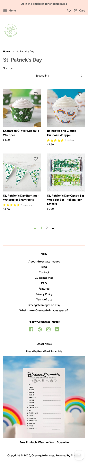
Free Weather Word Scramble (44, 351)
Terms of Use (44, 299)
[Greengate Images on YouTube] (57, 330)
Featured (44, 288)
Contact (44, 272)
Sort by (8, 68)
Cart (82, 10)
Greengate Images (43, 455)
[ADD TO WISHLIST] (36, 94)
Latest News (44, 343)
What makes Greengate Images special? (44, 310)
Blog (44, 266)
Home (6, 51)
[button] (55, 140)
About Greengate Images (44, 261)
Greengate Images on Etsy (44, 305)
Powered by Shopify (68, 455)
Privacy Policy (44, 294)
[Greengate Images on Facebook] (31, 330)
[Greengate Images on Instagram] (48, 330)
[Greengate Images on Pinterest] (39, 330)
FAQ (44, 283)
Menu (12, 10)
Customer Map (44, 277)
